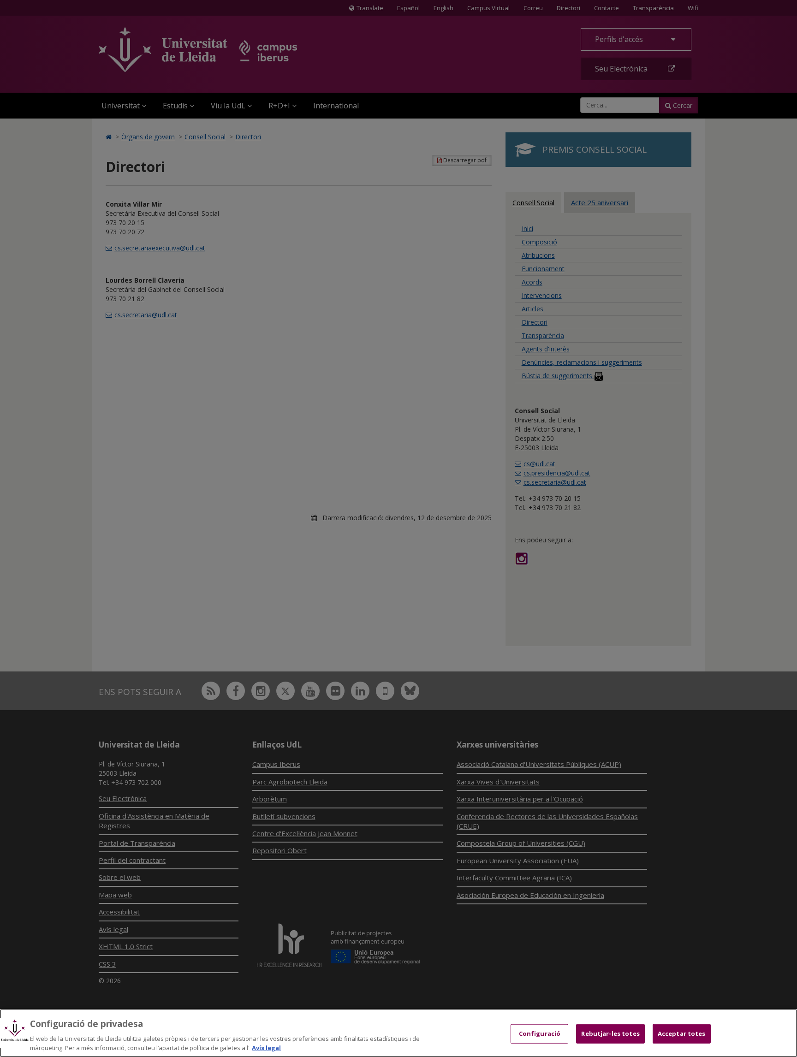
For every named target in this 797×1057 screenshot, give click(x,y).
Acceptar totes (682, 1033)
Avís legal (266, 1047)
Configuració (540, 1033)
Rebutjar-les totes (610, 1033)
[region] (398, 1033)
